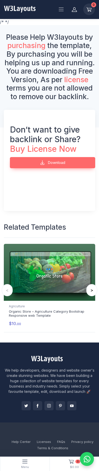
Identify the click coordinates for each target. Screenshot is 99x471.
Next (91, 290)
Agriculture (17, 306)
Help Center (21, 442)
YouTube (71, 405)
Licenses (44, 442)
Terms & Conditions (52, 448)
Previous (7, 290)
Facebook (37, 405)
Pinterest (60, 405)
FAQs (61, 442)
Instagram (49, 405)
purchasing (26, 45)
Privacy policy (82, 442)
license (76, 79)
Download (56, 162)
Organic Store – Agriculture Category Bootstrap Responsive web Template (46, 313)
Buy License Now (43, 149)
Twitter (26, 405)
